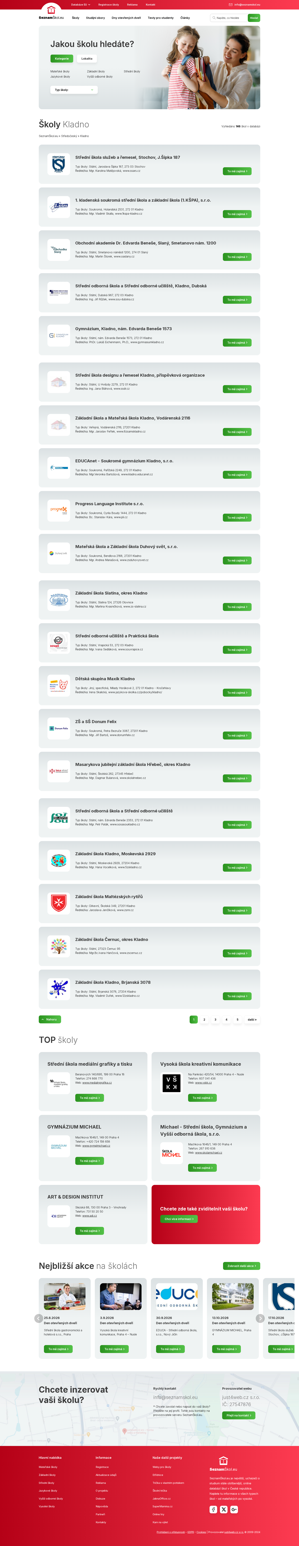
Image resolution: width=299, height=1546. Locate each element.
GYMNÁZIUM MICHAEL (74, 1127)
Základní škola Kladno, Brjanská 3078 (113, 982)
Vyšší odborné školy (100, 76)
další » (252, 1019)
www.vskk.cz (203, 1082)
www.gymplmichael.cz (96, 1145)
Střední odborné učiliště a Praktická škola (117, 635)
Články (185, 18)
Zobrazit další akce (241, 1266)
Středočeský (69, 136)
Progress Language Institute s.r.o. (109, 503)
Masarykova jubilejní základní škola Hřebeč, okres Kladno (132, 764)
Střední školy (132, 71)
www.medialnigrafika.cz (97, 1082)
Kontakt (150, 4)
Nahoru (51, 1019)
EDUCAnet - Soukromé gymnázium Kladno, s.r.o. (124, 460)
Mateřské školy (60, 71)
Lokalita (86, 58)
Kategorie (62, 58)
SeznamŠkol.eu (48, 136)
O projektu (102, 1490)
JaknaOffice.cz (162, 1498)
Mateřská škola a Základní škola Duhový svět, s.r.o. (126, 546)
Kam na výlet (160, 1522)
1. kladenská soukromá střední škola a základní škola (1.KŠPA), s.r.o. (143, 200)
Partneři (100, 1514)
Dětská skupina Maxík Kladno (105, 678)
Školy (75, 18)
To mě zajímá (236, 171)
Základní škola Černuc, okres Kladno (111, 939)
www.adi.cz (89, 1215)
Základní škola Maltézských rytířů (109, 896)
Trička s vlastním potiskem (168, 1482)
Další (260, 1318)
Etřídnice (158, 1475)
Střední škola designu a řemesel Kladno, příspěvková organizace (140, 375)
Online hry (158, 1514)
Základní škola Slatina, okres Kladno (111, 593)
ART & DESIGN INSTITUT (75, 1197)
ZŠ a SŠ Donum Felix (96, 721)
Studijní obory (95, 18)
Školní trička (160, 1490)
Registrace (102, 1467)
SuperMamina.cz (163, 1506)
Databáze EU (79, 4)
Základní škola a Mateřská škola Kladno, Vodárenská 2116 (132, 418)
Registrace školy (108, 4)
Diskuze (100, 1498)
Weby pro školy (162, 1467)
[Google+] (234, 1509)
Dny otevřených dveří (126, 18)
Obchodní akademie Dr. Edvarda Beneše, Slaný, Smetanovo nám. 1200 (145, 243)
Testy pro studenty (161, 18)
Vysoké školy (47, 1506)
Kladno (84, 136)
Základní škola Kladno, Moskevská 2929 (115, 853)
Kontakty (101, 1522)
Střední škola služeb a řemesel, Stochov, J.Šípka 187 (127, 157)
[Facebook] (213, 1509)
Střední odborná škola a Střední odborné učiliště (124, 810)
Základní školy (96, 71)
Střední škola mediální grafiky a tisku (89, 1064)
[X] (224, 1509)
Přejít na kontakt (238, 1415)
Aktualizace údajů (106, 1475)
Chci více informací (178, 1219)
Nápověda (102, 1506)
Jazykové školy (60, 76)
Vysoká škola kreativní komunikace (200, 1064)
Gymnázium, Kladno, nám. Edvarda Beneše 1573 (123, 328)
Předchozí (38, 1318)
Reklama (132, 4)
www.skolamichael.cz (208, 1152)
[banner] (51, 11)
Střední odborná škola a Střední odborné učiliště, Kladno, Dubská (141, 285)
